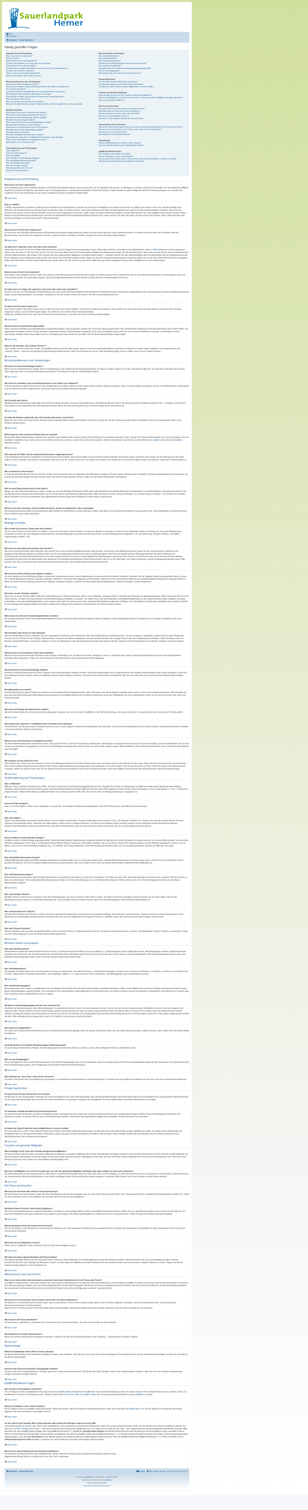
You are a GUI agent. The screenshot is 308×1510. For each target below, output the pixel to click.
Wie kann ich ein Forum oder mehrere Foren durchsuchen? (122, 109)
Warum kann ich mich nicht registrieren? (21, 61)
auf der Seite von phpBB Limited (82, 1394)
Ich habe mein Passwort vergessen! (20, 71)
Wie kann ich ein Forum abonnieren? (113, 132)
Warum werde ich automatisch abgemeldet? (23, 73)
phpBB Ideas (134, 1409)
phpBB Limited (159, 440)
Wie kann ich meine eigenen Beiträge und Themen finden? (121, 118)
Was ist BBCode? (13, 150)
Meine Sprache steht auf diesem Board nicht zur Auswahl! (28, 94)
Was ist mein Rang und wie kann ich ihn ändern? (25, 101)
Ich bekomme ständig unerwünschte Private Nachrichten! (121, 84)
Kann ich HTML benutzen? (16, 153)
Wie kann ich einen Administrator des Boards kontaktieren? (121, 161)
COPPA (154, 250)
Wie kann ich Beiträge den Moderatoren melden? (25, 135)
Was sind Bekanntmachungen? (18, 163)
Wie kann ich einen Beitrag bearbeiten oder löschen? (26, 115)
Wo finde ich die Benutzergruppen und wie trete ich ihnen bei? (122, 63)
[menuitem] (9, 34)
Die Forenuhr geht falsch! (16, 89)
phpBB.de (178, 440)
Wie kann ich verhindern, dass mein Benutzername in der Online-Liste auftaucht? (37, 87)
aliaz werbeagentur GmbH (97, 1483)
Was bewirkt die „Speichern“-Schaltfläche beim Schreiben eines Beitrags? (34, 137)
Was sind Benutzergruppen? (110, 61)
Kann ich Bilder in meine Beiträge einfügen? (22, 158)
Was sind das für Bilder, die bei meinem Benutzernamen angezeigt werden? (35, 97)
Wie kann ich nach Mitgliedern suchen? (114, 116)
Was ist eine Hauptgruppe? (109, 71)
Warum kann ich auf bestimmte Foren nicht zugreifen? (27, 127)
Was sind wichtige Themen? (17, 165)
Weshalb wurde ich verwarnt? (17, 132)
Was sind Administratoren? (109, 56)
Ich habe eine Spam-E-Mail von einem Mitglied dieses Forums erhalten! (126, 87)
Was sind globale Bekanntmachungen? (21, 160)
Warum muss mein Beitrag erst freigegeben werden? (26, 140)
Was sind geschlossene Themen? (19, 168)
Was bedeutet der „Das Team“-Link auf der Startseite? (120, 73)
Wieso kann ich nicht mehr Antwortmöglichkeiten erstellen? (28, 122)
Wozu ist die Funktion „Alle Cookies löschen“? (24, 76)
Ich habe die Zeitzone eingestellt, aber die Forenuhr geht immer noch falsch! (35, 92)
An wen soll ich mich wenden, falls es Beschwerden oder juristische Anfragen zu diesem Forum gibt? (138, 159)
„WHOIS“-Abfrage (21, 1429)
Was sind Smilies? (13, 155)
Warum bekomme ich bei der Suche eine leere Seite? (119, 113)
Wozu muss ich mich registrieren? (19, 56)
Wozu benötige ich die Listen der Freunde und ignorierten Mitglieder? (125, 95)
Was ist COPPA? (12, 58)
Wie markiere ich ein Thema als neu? (20, 142)
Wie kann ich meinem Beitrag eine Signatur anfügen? (26, 117)
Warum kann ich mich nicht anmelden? (21, 66)
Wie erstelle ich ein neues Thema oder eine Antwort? (26, 112)
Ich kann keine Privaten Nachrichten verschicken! (118, 82)
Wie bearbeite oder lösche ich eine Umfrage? (23, 125)
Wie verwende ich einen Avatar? (18, 99)
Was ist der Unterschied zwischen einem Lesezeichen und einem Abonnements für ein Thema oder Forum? (140, 127)
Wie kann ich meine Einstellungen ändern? (22, 84)
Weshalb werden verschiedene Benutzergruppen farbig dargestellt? (125, 68)
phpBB (88, 1477)
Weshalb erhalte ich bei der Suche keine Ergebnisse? (119, 111)
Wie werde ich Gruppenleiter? (110, 66)
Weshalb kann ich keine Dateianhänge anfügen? (24, 130)
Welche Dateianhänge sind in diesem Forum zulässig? (120, 143)
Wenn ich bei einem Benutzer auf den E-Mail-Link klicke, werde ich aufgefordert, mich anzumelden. (44, 104)
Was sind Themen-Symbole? (17, 170)
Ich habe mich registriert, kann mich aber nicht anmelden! (28, 63)
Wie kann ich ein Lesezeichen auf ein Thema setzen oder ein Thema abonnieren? (130, 129)
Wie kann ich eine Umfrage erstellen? (20, 120)
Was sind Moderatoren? (108, 58)
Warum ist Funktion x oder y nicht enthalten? (116, 156)
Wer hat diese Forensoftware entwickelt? (114, 154)
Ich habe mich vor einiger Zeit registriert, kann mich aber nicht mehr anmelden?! (37, 68)
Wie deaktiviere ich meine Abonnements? (114, 134)
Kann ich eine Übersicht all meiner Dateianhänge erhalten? (121, 145)
